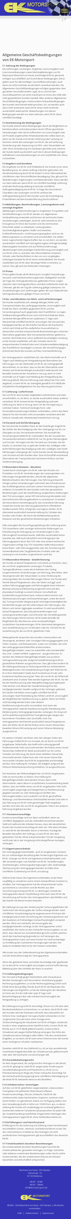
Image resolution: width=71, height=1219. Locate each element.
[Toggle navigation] (64, 11)
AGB (19, 1213)
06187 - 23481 (36, 1181)
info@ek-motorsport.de (36, 1187)
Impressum (48, 1213)
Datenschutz (32, 1213)
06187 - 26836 (36, 1184)
